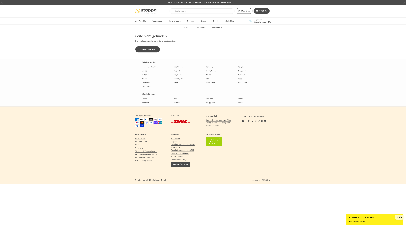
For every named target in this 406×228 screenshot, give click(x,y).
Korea (176, 99)
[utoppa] (145, 11)
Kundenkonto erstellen (144, 157)
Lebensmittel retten (143, 161)
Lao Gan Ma (178, 67)
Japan (144, 99)
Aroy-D (177, 71)
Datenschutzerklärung (180, 153)
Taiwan (177, 102)
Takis (176, 83)
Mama (208, 75)
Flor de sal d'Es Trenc (150, 67)
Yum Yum (241, 75)
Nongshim (242, 71)
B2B (137, 145)
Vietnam (145, 102)
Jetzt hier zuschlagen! (357, 222)
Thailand (209, 99)
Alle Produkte (217, 27)
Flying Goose (211, 71)
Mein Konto (245, 11)
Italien (240, 102)
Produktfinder (141, 141)
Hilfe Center (140, 138)
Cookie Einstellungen (180, 160)
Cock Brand (210, 83)
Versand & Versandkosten (146, 151)
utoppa (157, 180)
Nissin (144, 79)
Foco (240, 79)
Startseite (187, 27)
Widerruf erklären (180, 164)
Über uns (139, 148)
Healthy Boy (178, 79)
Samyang (209, 67)
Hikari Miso (146, 87)
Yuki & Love (242, 83)
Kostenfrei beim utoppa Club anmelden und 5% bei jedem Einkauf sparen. (218, 123)
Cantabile (146, 83)
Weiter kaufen (147, 49)
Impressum (175, 138)
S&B (207, 79)
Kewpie (241, 67)
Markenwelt (201, 27)
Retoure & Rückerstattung (146, 154)
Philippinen (210, 102)
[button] (404, 2)
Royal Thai (178, 75)
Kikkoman (145, 75)
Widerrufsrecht (177, 156)
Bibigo (144, 71)
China (240, 99)
